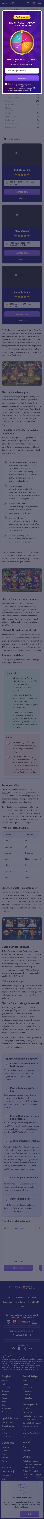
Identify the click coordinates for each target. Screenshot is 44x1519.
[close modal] (38, 14)
